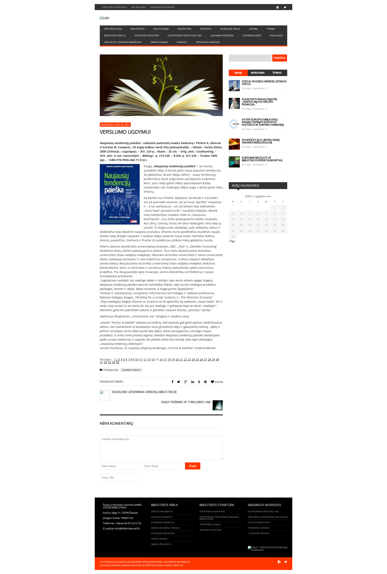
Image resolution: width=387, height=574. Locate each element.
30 (217, 359)
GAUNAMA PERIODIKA (222, 35)
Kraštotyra (184, 28)
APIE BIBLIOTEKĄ (113, 28)
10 (136, 359)
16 (161, 359)
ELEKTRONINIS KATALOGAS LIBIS (185, 35)
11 (141, 359)
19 (173, 359)
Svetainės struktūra (211, 529)
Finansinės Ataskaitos (163, 522)
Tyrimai (270, 28)
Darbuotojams (159, 42)
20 (177, 359)
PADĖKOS (182, 42)
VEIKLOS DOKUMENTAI (162, 511)
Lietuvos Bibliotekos (259, 522)
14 (153, 359)
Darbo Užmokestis (161, 544)
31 (101, 362)
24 (193, 359)
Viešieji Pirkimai (159, 538)
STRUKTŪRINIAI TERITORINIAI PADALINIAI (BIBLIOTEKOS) (219, 517)
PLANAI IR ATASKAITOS (161, 516)
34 (113, 362)
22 (185, 359)
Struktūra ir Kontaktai (114, 7)
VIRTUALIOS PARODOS (208, 42)
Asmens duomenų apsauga (165, 527)
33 (109, 362)
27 (205, 359)
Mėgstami (257, 72)
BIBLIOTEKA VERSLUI (115, 35)
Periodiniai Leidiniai (258, 527)
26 (201, 359)
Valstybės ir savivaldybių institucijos (268, 516)
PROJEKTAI (205, 28)
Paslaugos (276, 35)
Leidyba (253, 28)
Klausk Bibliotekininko (162, 7)
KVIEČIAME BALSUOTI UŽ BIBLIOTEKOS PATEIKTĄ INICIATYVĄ (262, 159)
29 (213, 359)
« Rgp (232, 241)
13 (149, 359)
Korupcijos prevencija (163, 533)
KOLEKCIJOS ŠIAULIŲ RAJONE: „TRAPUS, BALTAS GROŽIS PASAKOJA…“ (260, 101)
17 (165, 359)
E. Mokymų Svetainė (258, 533)
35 (117, 362)
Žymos (277, 72)
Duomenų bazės (251, 35)
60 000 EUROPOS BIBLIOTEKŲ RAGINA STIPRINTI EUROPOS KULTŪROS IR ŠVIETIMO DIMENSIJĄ (263, 122)
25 (197, 359)
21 (181, 359)
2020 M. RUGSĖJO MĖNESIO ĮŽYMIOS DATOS (264, 83)
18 (169, 359)
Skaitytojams (161, 28)
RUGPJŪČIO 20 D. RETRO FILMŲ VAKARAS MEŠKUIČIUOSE (261, 141)
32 (105, 362)
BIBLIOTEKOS (138, 28)
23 (189, 359)
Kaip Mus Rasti (138, 7)
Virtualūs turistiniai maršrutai (122, 42)
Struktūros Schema (210, 524)
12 (145, 359)
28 (209, 359)
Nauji (238, 72)
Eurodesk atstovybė (147, 35)
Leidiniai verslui (131, 369)
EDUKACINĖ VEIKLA (230, 28)
